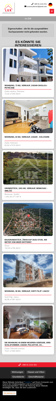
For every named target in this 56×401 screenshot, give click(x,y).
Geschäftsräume (36, 377)
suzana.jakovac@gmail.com (37, 6)
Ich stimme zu (9, 393)
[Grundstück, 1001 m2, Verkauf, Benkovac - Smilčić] (28, 168)
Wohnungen (17, 372)
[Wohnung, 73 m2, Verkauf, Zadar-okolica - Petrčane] (28, 65)
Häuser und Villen (36, 372)
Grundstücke (18, 377)
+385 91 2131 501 (40, 4)
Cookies (28, 382)
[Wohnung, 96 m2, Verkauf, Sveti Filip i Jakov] (28, 270)
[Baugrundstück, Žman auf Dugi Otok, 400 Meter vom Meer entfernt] (28, 219)
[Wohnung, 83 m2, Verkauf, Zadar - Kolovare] (28, 116)
